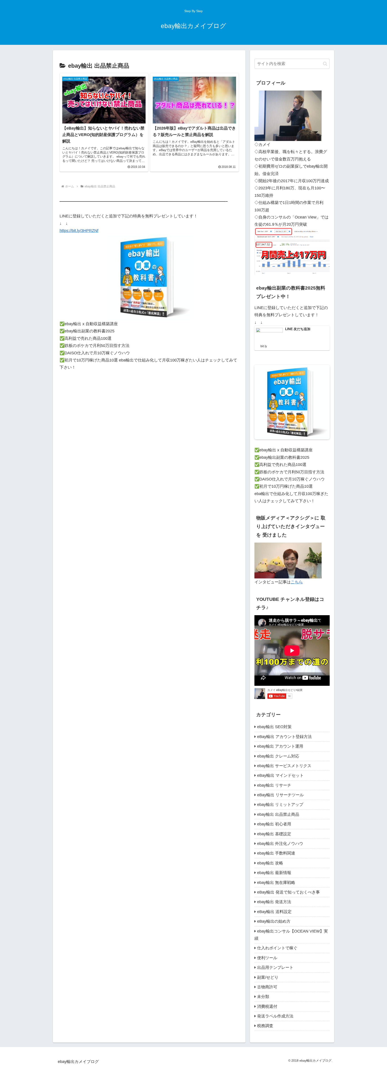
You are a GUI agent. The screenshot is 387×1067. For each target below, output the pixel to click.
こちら (297, 582)
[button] (325, 63)
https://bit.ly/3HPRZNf (79, 230)
